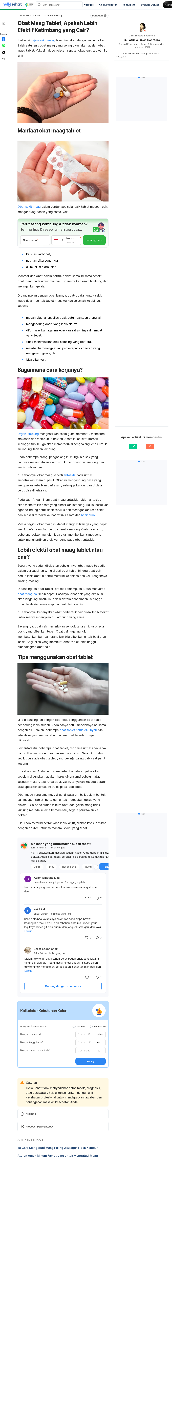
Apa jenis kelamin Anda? (33, 1026)
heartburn (88, 515)
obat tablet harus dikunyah (78, 730)
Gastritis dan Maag (53, 15)
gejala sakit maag (43, 40)
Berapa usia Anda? (30, 1034)
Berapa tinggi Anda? (31, 1042)
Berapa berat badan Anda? (35, 1050)
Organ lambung (28, 434)
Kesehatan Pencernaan (28, 15)
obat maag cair (27, 594)
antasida (70, 475)
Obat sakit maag (29, 206)
